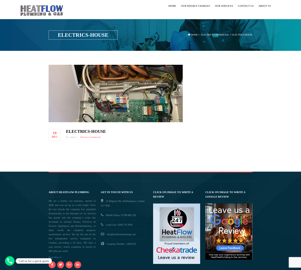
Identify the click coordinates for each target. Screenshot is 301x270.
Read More (54, 257)
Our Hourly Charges (195, 6)
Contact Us (246, 6)
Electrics (207, 34)
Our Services (224, 6)
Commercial (221, 34)
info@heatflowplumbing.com (121, 234)
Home (172, 6)
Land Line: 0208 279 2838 (119, 225)
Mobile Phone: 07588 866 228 (121, 215)
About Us (264, 6)
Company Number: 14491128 (121, 244)
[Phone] (9, 261)
